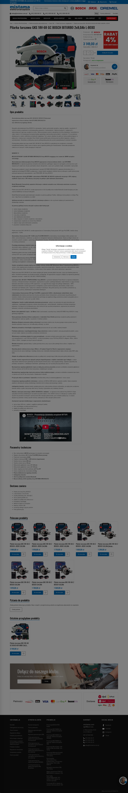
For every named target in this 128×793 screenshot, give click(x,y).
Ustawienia (57, 257)
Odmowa (66, 257)
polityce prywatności (77, 252)
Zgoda (73, 257)
